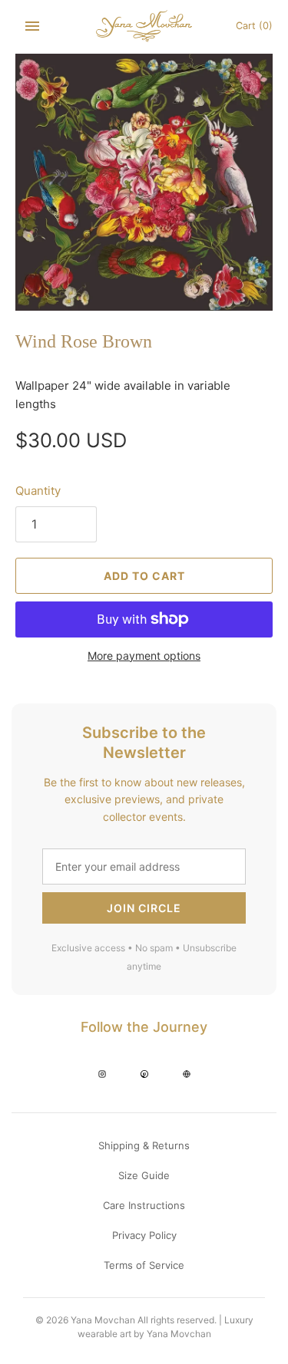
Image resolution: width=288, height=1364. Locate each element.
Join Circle (144, 907)
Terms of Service (144, 1265)
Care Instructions (144, 1205)
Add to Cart (144, 575)
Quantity (38, 490)
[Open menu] (32, 26)
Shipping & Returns (144, 1145)
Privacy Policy (144, 1235)
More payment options (144, 655)
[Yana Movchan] (144, 26)
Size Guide (144, 1175)
